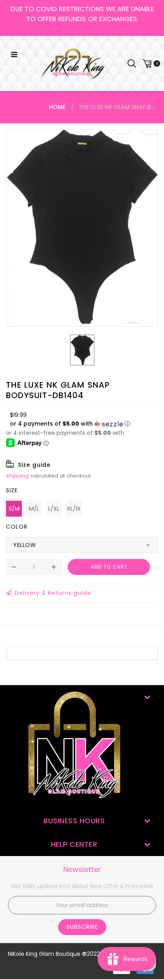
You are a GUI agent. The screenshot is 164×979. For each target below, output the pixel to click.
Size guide (34, 465)
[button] (70, 424)
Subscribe (82, 927)
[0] (150, 63)
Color (16, 527)
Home (57, 107)
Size (12, 490)
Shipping (17, 476)
